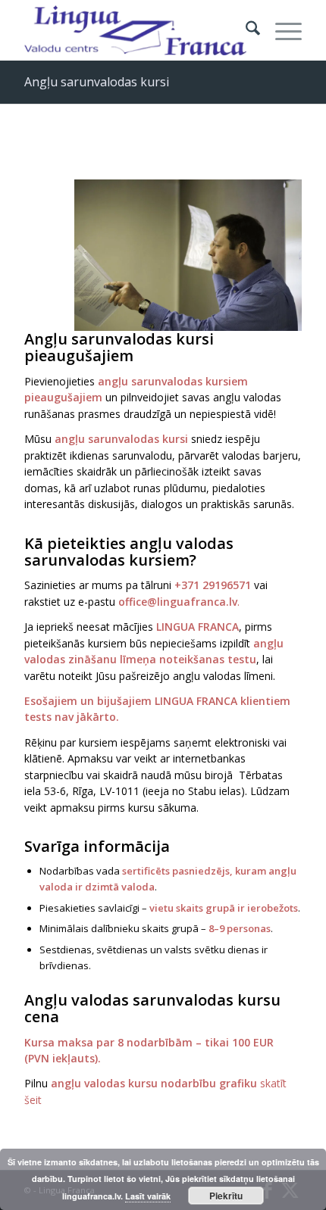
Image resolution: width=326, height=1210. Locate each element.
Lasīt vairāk (148, 1196)
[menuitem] (245, 30)
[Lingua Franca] (135, 30)
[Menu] (281, 30)
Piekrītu (226, 1195)
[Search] (245, 30)
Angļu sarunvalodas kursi (96, 81)
